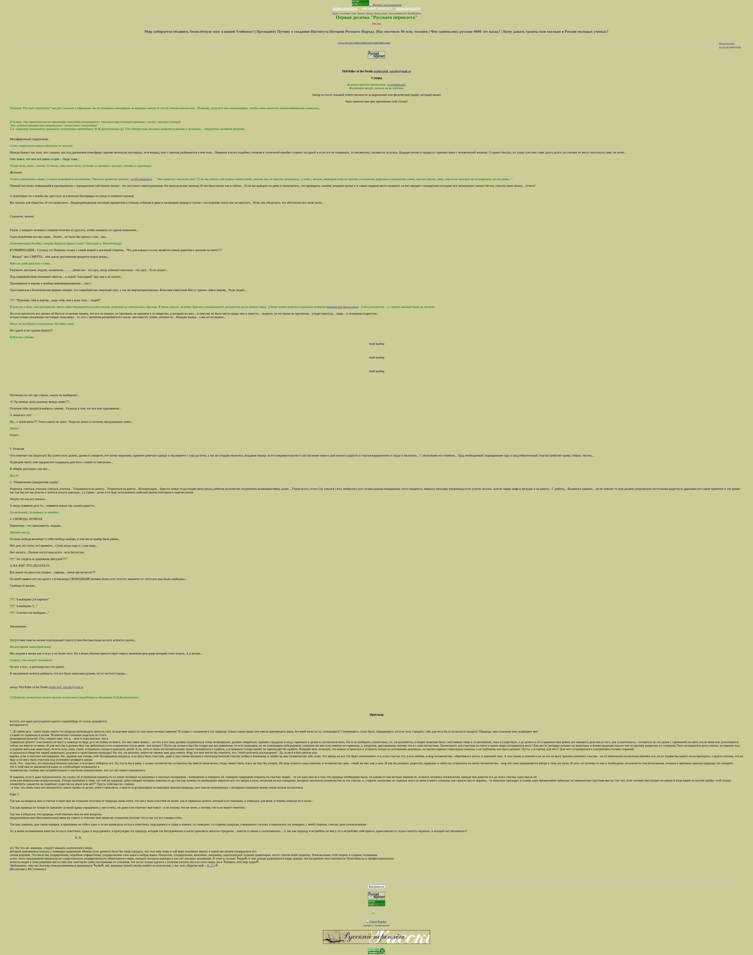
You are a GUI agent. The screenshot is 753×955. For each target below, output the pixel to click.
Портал (335, 13)
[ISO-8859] (385, 43)
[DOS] (378, 43)
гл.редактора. (396, 84)
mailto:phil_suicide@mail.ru (392, 71)
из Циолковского (141, 179)
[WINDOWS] (370, 43)
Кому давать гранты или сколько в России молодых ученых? (555, 31)
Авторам (361, 13)
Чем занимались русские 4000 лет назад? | (467, 31)
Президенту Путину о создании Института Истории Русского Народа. (316, 31)
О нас (353, 13)
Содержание (345, 13)
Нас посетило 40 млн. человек (402, 31)
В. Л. (210, 865)
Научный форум (414, 13)
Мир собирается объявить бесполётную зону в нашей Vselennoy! (200, 31)
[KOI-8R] (360, 43)
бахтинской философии (342, 307)
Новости (369, 13)
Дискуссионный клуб (397, 13)
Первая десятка (381, 13)
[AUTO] (352, 43)
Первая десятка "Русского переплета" (376, 17)
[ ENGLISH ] (343, 43)
